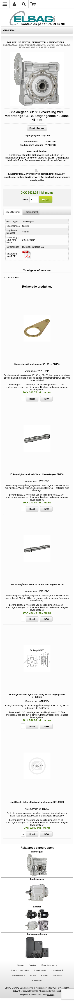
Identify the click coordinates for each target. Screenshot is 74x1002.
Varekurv (33, 4)
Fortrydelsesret (18, 975)
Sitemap (20, 965)
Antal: (25, 199)
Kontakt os (37, 980)
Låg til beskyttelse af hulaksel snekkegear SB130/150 (37, 802)
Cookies (44, 975)
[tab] (13, 212)
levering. (50, 994)
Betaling (32, 965)
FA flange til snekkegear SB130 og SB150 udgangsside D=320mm (37, 695)
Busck (18, 277)
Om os (33, 975)
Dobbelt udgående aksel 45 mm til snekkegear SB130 (37, 584)
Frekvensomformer (37, 934)
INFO (46, 399)
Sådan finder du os (49, 965)
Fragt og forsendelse (20, 970)
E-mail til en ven (37, 128)
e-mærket (58, 975)
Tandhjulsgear (37, 879)
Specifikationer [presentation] (13, 212)
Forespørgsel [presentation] (31, 212)
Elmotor (37, 906)
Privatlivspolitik (40, 970)
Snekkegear (37, 851)
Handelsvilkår (57, 970)
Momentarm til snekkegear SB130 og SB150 (37, 364)
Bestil (45, 199)
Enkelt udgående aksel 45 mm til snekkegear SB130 (37, 474)
